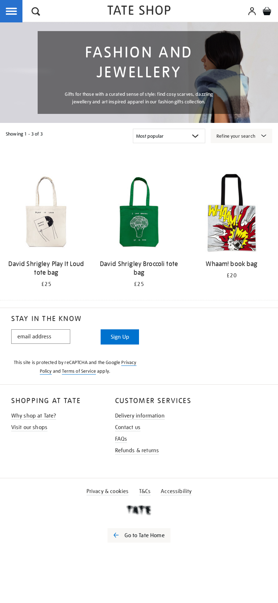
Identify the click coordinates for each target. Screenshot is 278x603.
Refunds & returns (137, 450)
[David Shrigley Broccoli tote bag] (139, 214)
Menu (11, 11)
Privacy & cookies (108, 491)
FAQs (121, 438)
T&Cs (145, 491)
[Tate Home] (139, 510)
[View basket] (266, 12)
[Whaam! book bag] (232, 214)
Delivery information (140, 415)
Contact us (128, 427)
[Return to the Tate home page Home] (139, 11)
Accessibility (176, 491)
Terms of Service (79, 371)
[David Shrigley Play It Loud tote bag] (46, 214)
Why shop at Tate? (33, 415)
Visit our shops (29, 427)
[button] (36, 12)
